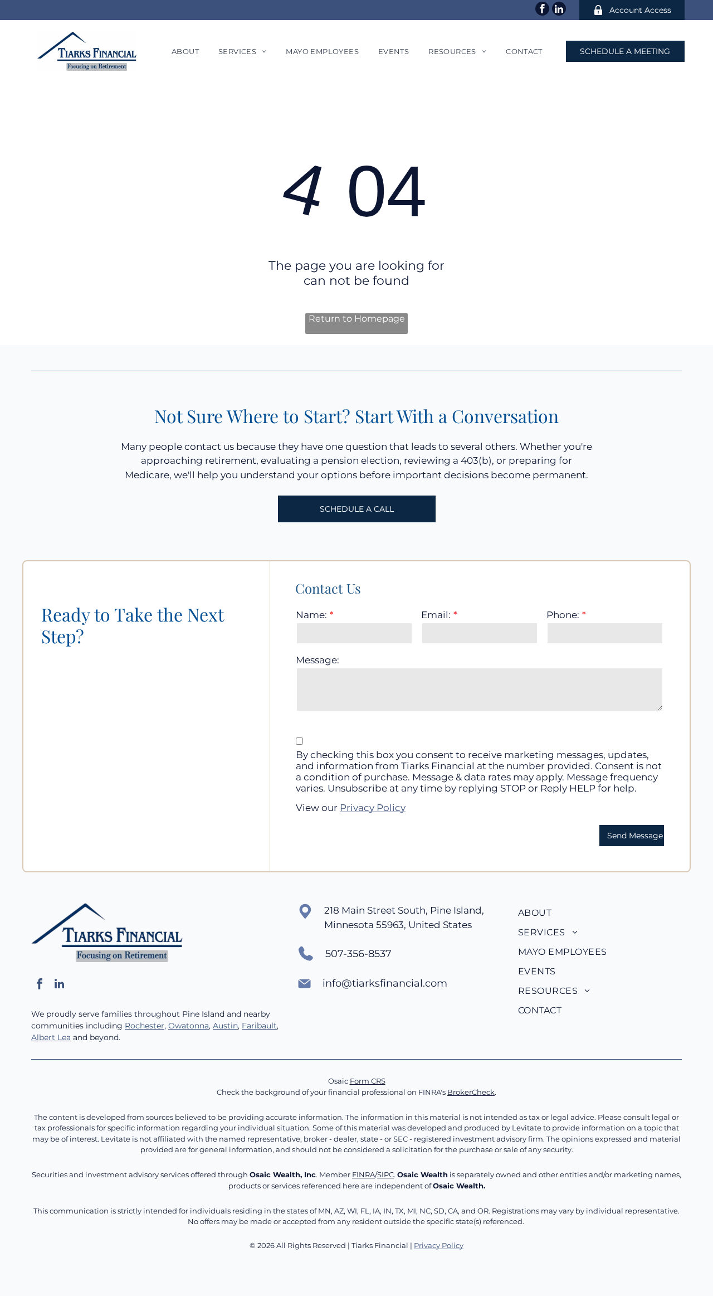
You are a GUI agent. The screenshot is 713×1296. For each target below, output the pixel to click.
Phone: (562, 614)
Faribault (259, 1026)
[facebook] (542, 10)
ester (154, 1026)
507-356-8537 (358, 954)
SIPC (385, 1174)
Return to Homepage (357, 318)
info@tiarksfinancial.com (385, 983)
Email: (436, 614)
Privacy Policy (373, 807)
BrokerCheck (471, 1092)
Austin (225, 1026)
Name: (311, 614)
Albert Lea (51, 1037)
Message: (317, 660)
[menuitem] (183, 51)
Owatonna (188, 1026)
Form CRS (367, 1080)
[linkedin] (559, 10)
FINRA (363, 1174)
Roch (135, 1026)
